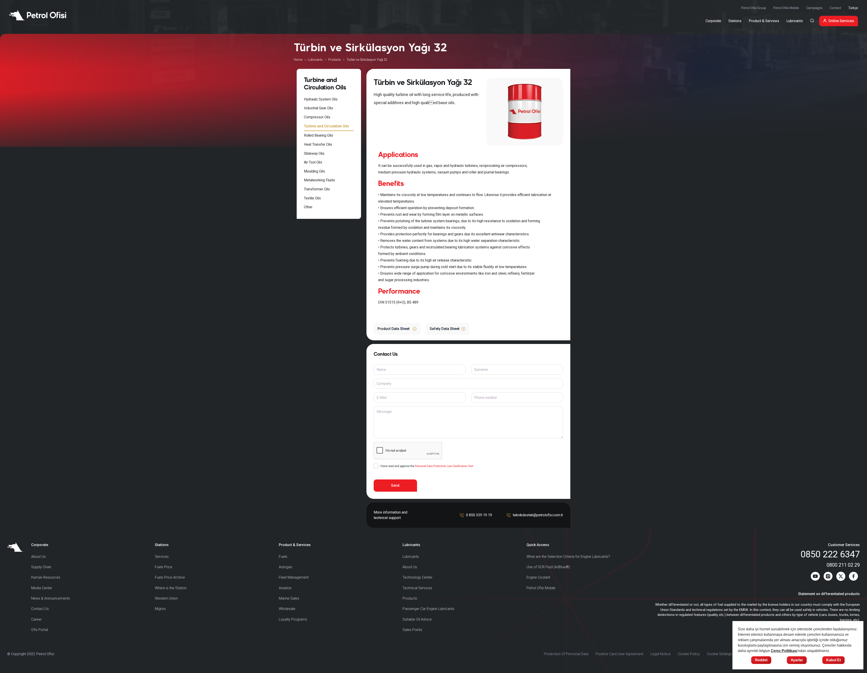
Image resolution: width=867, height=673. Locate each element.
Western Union (166, 598)
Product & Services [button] (764, 21)
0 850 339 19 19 (479, 515)
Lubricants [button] (794, 21)
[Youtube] (815, 577)
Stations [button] (734, 21)
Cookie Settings (719, 654)
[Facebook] (853, 577)
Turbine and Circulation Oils (326, 126)
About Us (38, 556)
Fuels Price (163, 567)
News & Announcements (50, 598)
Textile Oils (312, 198)
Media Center (41, 588)
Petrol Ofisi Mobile (786, 8)
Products (334, 59)
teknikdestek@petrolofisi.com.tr (538, 515)
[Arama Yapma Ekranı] (811, 21)
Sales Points (412, 630)
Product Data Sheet (394, 329)
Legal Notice (660, 654)
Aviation (285, 588)
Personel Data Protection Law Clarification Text (444, 466)
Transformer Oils (317, 189)
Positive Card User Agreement (619, 654)
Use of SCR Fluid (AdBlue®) (548, 567)
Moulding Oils (314, 171)
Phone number (485, 397)
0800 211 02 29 (843, 565)
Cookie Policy (689, 654)
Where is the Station (170, 588)
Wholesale (287, 609)
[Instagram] (828, 577)
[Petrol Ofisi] (37, 15)
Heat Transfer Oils (318, 144)
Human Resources (45, 577)
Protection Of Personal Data (566, 654)
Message (384, 411)
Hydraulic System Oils (321, 99)
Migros (160, 609)
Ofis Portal (39, 630)
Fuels (283, 556)
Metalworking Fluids (319, 180)
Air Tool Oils (313, 162)
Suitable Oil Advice (417, 619)
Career (36, 619)
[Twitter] (840, 577)
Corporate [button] (713, 21)
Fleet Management (294, 577)
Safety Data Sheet (444, 329)
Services (162, 556)
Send (395, 485)
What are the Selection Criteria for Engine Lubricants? (568, 556)
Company (384, 383)
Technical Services (417, 588)
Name (381, 369)
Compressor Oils (317, 117)
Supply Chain (41, 567)
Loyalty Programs (293, 619)
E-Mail (382, 397)
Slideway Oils (314, 153)
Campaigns (814, 8)
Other (308, 207)
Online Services (841, 21)
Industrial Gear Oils (318, 108)
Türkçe (853, 8)
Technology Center (417, 577)
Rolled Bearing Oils (318, 135)
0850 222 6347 (830, 554)
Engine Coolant (538, 577)
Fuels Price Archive (170, 577)
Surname (481, 369)
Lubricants (315, 59)
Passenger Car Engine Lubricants (428, 609)
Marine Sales (289, 598)
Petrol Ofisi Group (753, 8)
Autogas (285, 567)
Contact (835, 8)
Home (298, 59)
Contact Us (40, 609)
